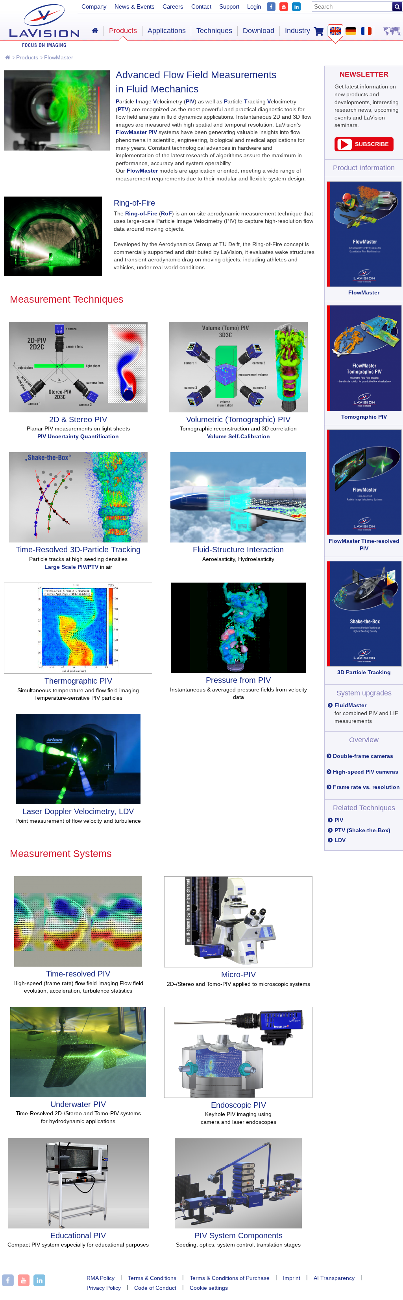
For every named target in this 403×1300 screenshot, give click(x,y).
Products (26, 57)
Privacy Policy (104, 1288)
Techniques (214, 31)
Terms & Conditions (152, 1278)
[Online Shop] (319, 30)
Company (94, 6)
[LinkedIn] (296, 5)
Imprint (291, 1278)
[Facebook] (271, 5)
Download (258, 31)
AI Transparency (334, 1278)
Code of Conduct (155, 1288)
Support (229, 6)
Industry (297, 31)
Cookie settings (209, 1288)
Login (254, 6)
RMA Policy (101, 1278)
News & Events (135, 6)
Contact (201, 6)
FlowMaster (58, 57)
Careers (173, 6)
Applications (167, 31)
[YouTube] (283, 5)
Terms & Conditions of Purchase (230, 1278)
